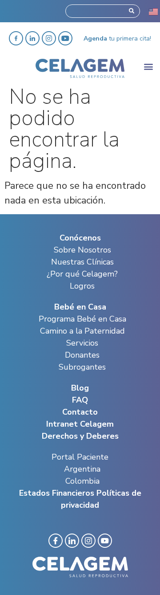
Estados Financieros (56, 493)
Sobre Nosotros (82, 250)
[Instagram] (49, 38)
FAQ (80, 400)
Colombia (82, 481)
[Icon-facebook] (55, 541)
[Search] (132, 11)
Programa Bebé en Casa (82, 319)
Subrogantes (82, 367)
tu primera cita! (117, 38)
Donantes (82, 355)
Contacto (80, 412)
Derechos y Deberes (80, 436)
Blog (80, 388)
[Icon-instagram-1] (88, 541)
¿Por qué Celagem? (82, 274)
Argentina (82, 469)
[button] (148, 66)
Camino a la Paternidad (82, 331)
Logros (82, 286)
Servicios (82, 343)
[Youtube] (65, 38)
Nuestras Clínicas (82, 262)
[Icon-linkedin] (72, 541)
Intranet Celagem (80, 424)
